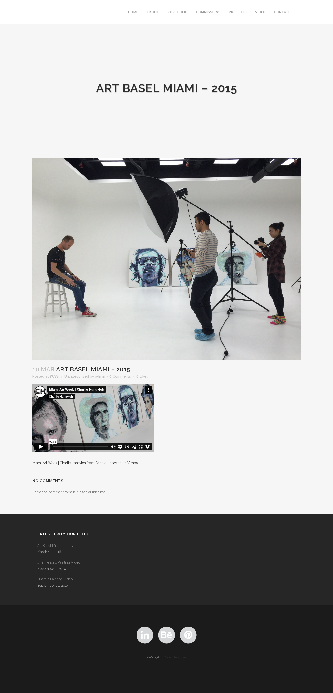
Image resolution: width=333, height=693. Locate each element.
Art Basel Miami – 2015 (55, 545)
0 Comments (120, 376)
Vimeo (132, 463)
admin (100, 376)
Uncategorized (76, 376)
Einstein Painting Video (55, 579)
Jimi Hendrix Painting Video (58, 562)
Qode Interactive (175, 657)
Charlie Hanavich (108, 463)
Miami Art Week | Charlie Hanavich (59, 463)
